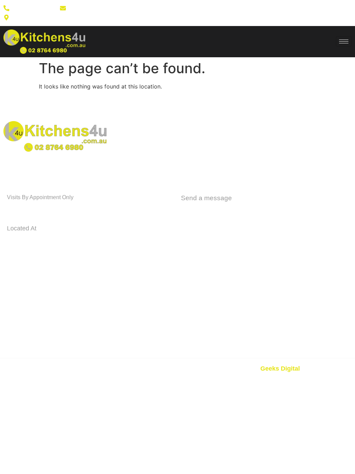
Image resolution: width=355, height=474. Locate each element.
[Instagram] (213, 12)
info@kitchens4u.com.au (228, 210)
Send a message (206, 198)
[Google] (224, 12)
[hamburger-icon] (344, 41)
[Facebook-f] (202, 12)
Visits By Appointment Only (40, 197)
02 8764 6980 (33, 209)
